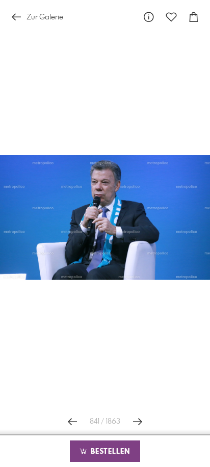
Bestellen (109, 451)
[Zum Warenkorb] (194, 17)
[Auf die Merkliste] (171, 17)
